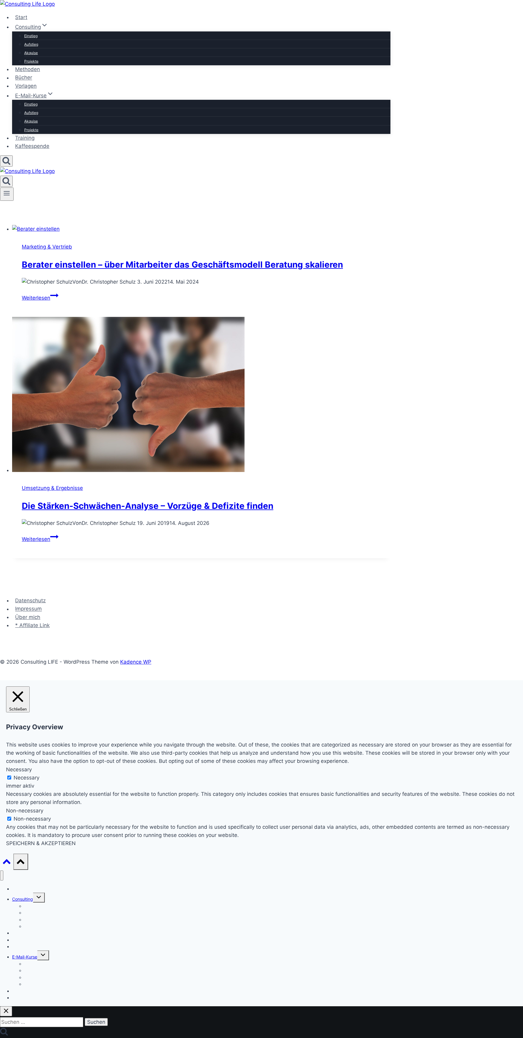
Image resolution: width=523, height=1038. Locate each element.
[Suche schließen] (6, 1011)
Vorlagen (26, 86)
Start (21, 17)
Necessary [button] (19, 769)
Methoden (27, 69)
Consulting (22, 899)
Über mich (27, 617)
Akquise (31, 52)
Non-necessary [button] (24, 811)
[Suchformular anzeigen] (6, 161)
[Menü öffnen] (7, 194)
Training (25, 138)
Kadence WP (135, 662)
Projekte (31, 61)
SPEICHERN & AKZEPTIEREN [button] (41, 843)
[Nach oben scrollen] (6, 863)
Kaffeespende (32, 146)
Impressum (28, 609)
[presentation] (201, 229)
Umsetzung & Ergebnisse (52, 488)
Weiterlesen (40, 298)
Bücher (23, 78)
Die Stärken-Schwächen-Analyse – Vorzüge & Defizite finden (147, 506)
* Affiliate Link (32, 625)
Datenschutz (30, 600)
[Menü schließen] (1, 875)
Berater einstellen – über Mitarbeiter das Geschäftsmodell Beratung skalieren (182, 264)
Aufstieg (31, 44)
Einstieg (31, 36)
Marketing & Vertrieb (47, 247)
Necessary (26, 778)
